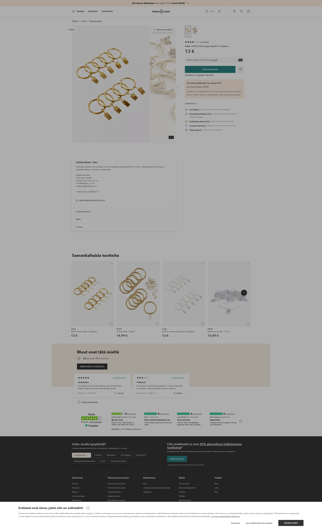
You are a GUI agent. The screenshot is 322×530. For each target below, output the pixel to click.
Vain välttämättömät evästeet (259, 523)
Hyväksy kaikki (291, 523)
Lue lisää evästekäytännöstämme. (225, 516)
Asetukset (235, 523)
